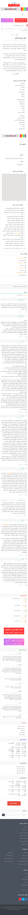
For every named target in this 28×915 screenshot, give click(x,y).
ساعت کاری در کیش (23, 841)
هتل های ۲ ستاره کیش (21, 772)
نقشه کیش (25, 826)
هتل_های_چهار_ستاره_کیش (15, 248)
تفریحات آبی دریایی (21, 726)
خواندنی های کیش (9, 855)
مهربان (19, 500)
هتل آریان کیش (23, 270)
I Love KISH (13, 803)
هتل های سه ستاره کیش (23, 864)
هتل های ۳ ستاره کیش (21, 770)
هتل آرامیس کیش (22, 260)
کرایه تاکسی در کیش (23, 838)
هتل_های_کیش (6, 248)
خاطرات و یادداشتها (13, 676)
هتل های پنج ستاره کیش (8, 858)
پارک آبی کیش (17, 620)
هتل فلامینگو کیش (22, 275)
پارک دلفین (16, 233)
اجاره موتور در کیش (16, 615)
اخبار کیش (25, 852)
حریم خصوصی (24, 879)
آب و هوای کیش (24, 829)
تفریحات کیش (24, 855)
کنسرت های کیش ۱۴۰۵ (18, 25)
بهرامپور (19, 691)
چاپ (18, 41)
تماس (26, 876)
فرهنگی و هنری (22, 734)
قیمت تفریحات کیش (23, 832)
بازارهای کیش (10, 852)
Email (15, 41)
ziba (20, 714)
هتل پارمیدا (5, 524)
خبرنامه (26, 882)
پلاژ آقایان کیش (17, 605)
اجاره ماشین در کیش (23, 835)
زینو (20, 676)
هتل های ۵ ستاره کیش (21, 766)
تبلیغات (26, 873)
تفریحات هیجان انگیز (21, 728)
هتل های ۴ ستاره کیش (21, 768)
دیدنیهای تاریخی (22, 732)
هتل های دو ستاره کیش (8, 861)
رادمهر (20, 653)
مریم (20, 683)
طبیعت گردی (22, 730)
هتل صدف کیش (23, 265)
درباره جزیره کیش (24, 858)
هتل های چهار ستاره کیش (14, 40)
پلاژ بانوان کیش (17, 610)
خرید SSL (24, 890)
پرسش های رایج (24, 844)
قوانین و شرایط (24, 884)
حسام (20, 702)
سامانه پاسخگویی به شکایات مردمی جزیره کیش (13, 654)
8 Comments (7, 40)
